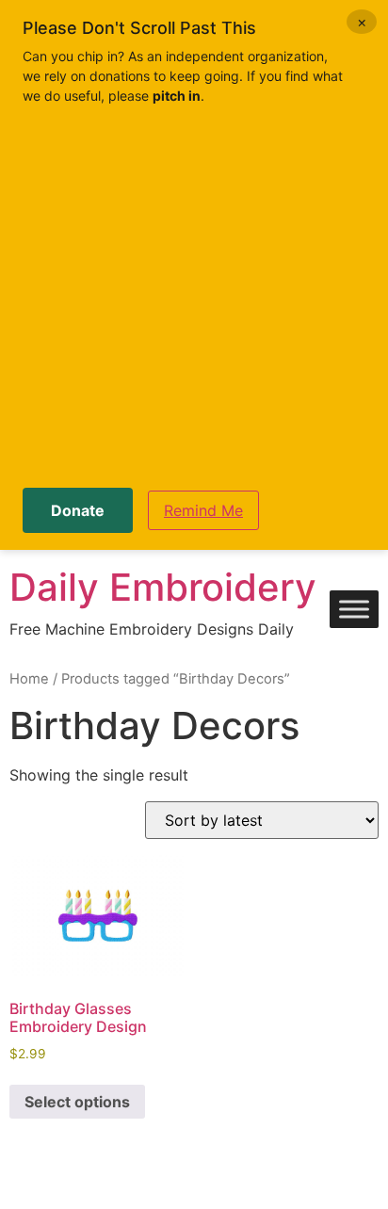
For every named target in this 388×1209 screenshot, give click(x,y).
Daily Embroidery (162, 587)
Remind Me (203, 510)
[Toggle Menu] (354, 610)
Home (29, 678)
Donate (78, 510)
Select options (77, 1101)
